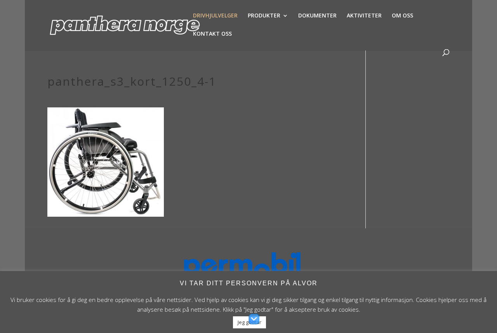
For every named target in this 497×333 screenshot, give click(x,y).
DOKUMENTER (317, 16)
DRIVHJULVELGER (215, 16)
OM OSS (402, 16)
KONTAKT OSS (212, 34)
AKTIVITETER (364, 16)
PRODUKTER (264, 16)
